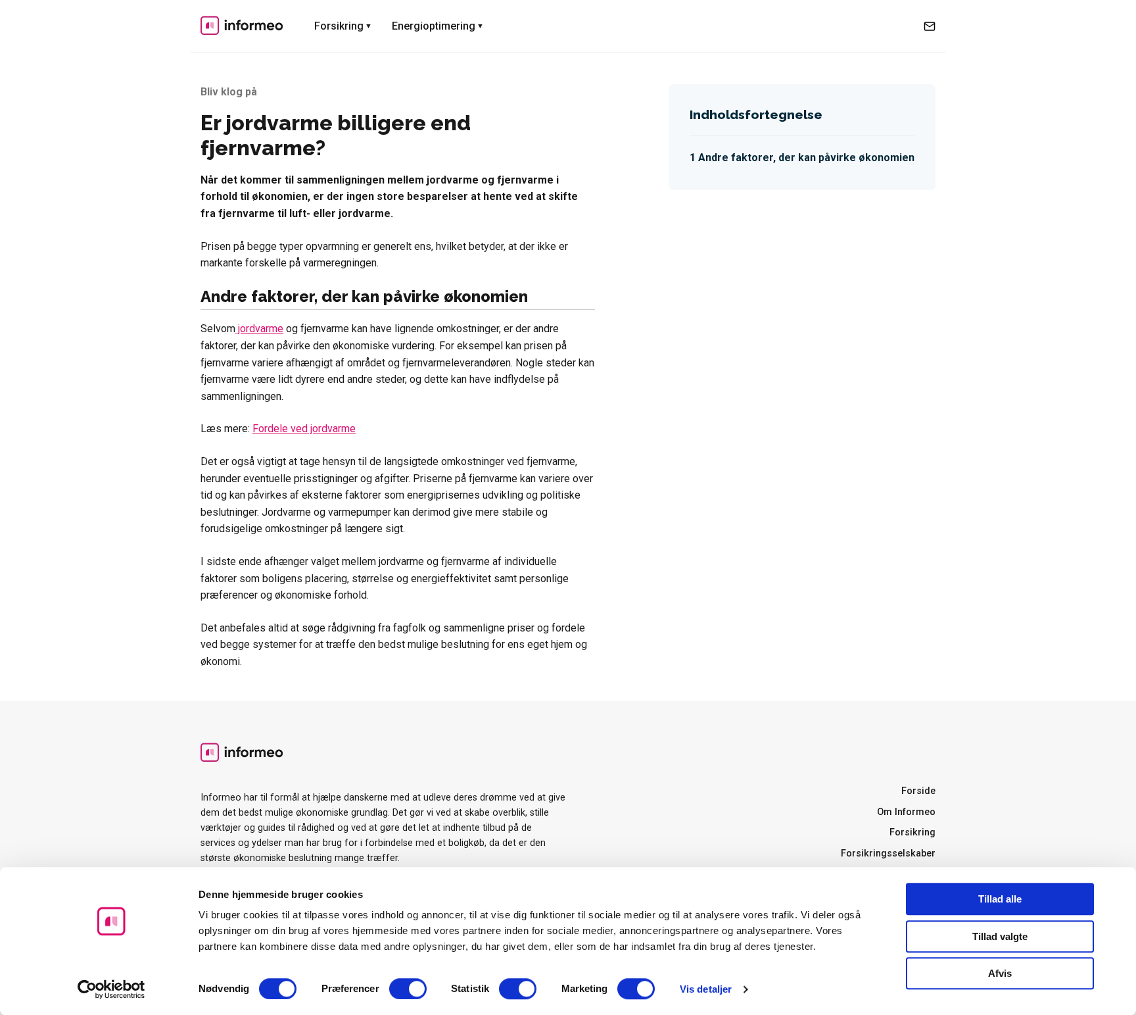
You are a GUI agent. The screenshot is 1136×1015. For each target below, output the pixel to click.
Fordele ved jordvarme (304, 428)
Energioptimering (433, 26)
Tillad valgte (1000, 936)
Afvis (1000, 973)
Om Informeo (906, 812)
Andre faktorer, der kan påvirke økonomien (806, 157)
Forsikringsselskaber (888, 853)
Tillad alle (1000, 898)
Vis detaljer (706, 989)
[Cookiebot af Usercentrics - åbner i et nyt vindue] (111, 989)
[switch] (408, 988)
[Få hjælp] (929, 26)
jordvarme (259, 328)
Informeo (242, 25)
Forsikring (339, 26)
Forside (918, 791)
